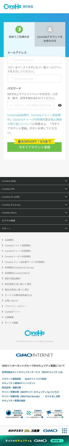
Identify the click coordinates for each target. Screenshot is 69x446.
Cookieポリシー (12, 311)
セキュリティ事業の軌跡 (13, 400)
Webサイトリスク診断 (35, 378)
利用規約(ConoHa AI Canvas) (19, 267)
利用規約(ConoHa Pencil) (17, 272)
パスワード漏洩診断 (11, 378)
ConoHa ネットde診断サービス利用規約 (25, 261)
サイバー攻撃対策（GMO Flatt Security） (21, 396)
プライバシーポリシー (16, 306)
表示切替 (60, 105)
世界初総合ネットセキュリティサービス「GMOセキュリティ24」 (33, 371)
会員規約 (9, 239)
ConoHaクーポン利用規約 (18, 256)
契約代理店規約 (12, 278)
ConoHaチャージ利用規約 (29, 119)
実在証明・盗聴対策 (11, 387)
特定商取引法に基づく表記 (18, 283)
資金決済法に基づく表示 (17, 289)
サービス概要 (11, 322)
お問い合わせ (11, 300)
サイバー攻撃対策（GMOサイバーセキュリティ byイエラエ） (31, 391)
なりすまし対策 (52, 396)
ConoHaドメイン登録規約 (18, 245)
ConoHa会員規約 (18, 115)
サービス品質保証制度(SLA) (18, 295)
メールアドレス (17, 52)
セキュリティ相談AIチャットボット (19, 383)
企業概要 (9, 317)
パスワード (14, 88)
